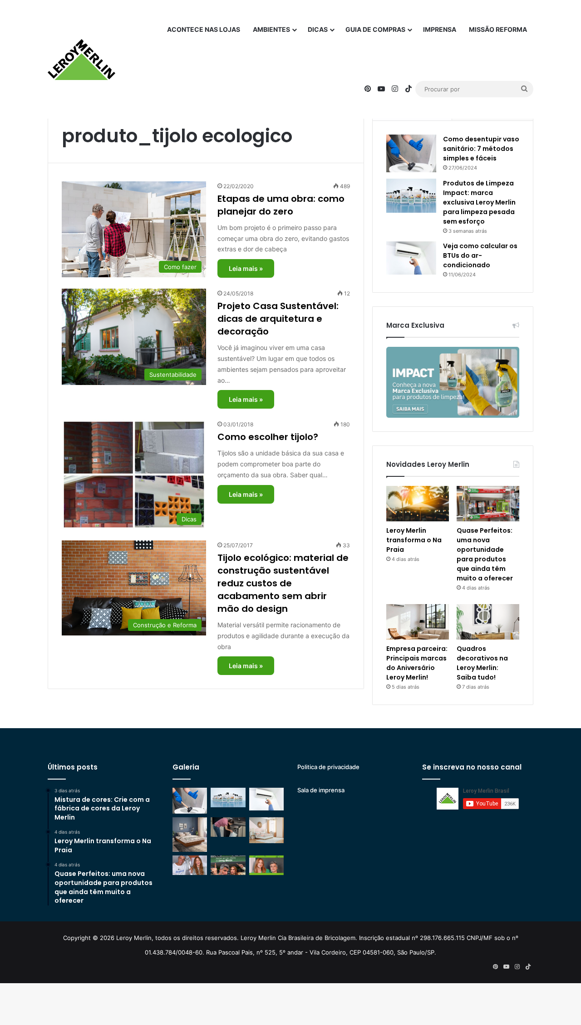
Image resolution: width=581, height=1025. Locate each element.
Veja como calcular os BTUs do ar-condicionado (480, 255)
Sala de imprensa (321, 790)
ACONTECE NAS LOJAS (203, 29)
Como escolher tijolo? (267, 436)
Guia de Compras (375, 29)
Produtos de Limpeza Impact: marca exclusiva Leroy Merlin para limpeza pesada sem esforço (479, 202)
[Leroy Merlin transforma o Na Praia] (417, 503)
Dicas (318, 29)
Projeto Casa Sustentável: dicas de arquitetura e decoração (278, 319)
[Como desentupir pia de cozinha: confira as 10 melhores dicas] (228, 827)
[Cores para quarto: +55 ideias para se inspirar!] (266, 830)
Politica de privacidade (328, 766)
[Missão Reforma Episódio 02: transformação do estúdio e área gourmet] (266, 865)
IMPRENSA (439, 29)
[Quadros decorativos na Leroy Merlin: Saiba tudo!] (488, 622)
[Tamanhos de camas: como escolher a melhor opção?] (189, 834)
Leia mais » (246, 268)
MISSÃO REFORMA (498, 29)
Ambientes (271, 29)
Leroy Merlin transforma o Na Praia (414, 540)
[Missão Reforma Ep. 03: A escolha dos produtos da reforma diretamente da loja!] (228, 865)
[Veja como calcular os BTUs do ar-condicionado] (411, 258)
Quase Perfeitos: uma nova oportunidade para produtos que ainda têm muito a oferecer (485, 554)
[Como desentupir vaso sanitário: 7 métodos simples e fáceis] (411, 153)
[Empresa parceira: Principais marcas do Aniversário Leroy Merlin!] (417, 622)
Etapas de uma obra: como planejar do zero (281, 205)
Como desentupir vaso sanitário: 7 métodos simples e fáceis (481, 149)
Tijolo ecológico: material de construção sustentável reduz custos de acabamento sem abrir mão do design (283, 583)
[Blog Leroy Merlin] (81, 59)
